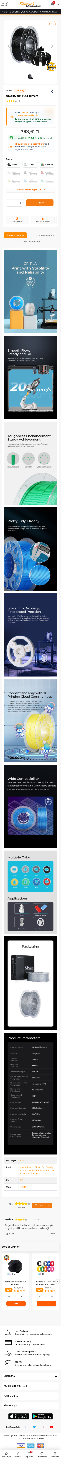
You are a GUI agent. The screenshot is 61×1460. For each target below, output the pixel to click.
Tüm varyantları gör (30, 189)
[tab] (15, 235)
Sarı (33, 1173)
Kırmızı (35, 1170)
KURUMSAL (10, 1376)
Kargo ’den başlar (27, 113)
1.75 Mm (24, 1186)
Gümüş (49, 1167)
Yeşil (38, 1173)
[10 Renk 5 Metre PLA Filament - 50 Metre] (15, 1266)
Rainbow (49, 164)
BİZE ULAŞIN (10, 1405)
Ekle (41, 202)
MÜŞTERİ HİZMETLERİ (15, 1386)
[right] (57, 1281)
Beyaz (30, 1167)
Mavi (42, 1170)
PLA (22, 1160)
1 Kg (22, 1180)
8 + (43, 1274)
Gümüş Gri (25, 1170)
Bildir (52, 1233)
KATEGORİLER (11, 1395)
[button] (9, 46)
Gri (43, 1167)
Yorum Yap (43, 1205)
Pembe (50, 1170)
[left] (3, 1281)
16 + (13, 1274)
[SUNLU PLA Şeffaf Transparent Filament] (46, 1266)
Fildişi (31, 164)
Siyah (14, 164)
